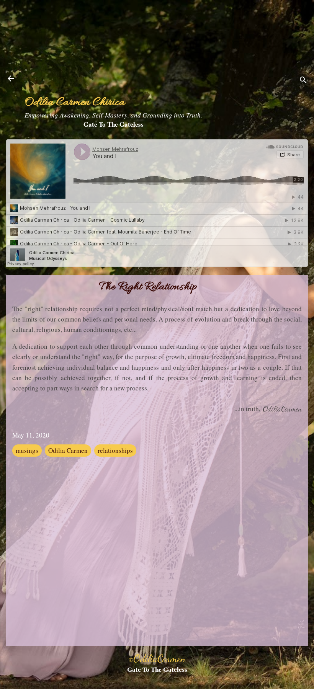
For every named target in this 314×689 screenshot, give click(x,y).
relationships (115, 450)
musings (27, 450)
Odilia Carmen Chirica (75, 103)
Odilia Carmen (68, 450)
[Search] (303, 81)
